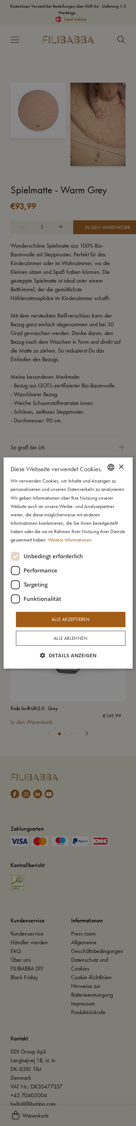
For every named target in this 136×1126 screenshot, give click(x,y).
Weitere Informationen (70, 539)
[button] (68, 655)
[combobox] (111, 467)
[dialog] (67, 563)
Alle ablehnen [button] (70, 638)
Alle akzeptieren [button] (70, 619)
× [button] (121, 467)
